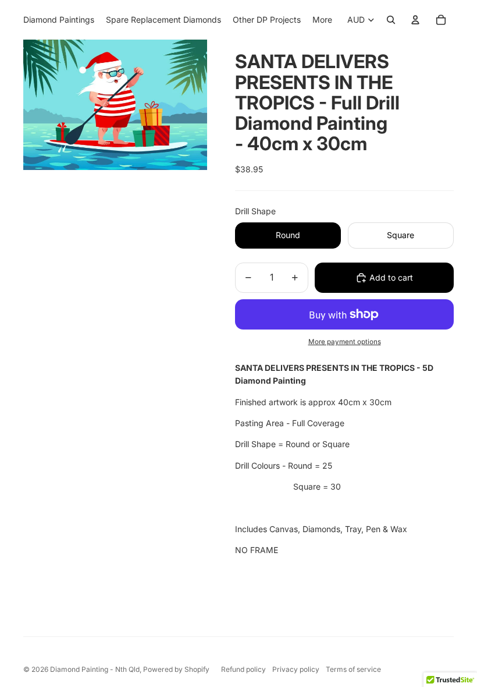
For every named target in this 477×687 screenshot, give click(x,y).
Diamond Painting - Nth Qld (95, 669)
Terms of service (353, 669)
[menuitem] (322, 20)
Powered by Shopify (176, 669)
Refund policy (243, 669)
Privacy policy (295, 669)
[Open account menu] (415, 20)
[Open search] (391, 20)
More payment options (344, 342)
